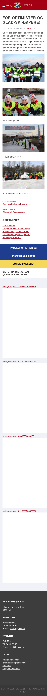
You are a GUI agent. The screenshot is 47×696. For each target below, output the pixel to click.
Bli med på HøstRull (12, 237)
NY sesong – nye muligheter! (16, 234)
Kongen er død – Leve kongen (16, 228)
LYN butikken (9, 225)
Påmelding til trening (23, 247)
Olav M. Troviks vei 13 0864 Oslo (13, 608)
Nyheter (31, 28)
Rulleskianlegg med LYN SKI (16, 231)
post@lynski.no (17, 646)
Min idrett (7, 665)
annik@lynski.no (17, 628)
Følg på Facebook (11, 659)
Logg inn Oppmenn (11, 668)
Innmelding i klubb (23, 255)
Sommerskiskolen (23, 263)
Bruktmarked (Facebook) (14, 662)
